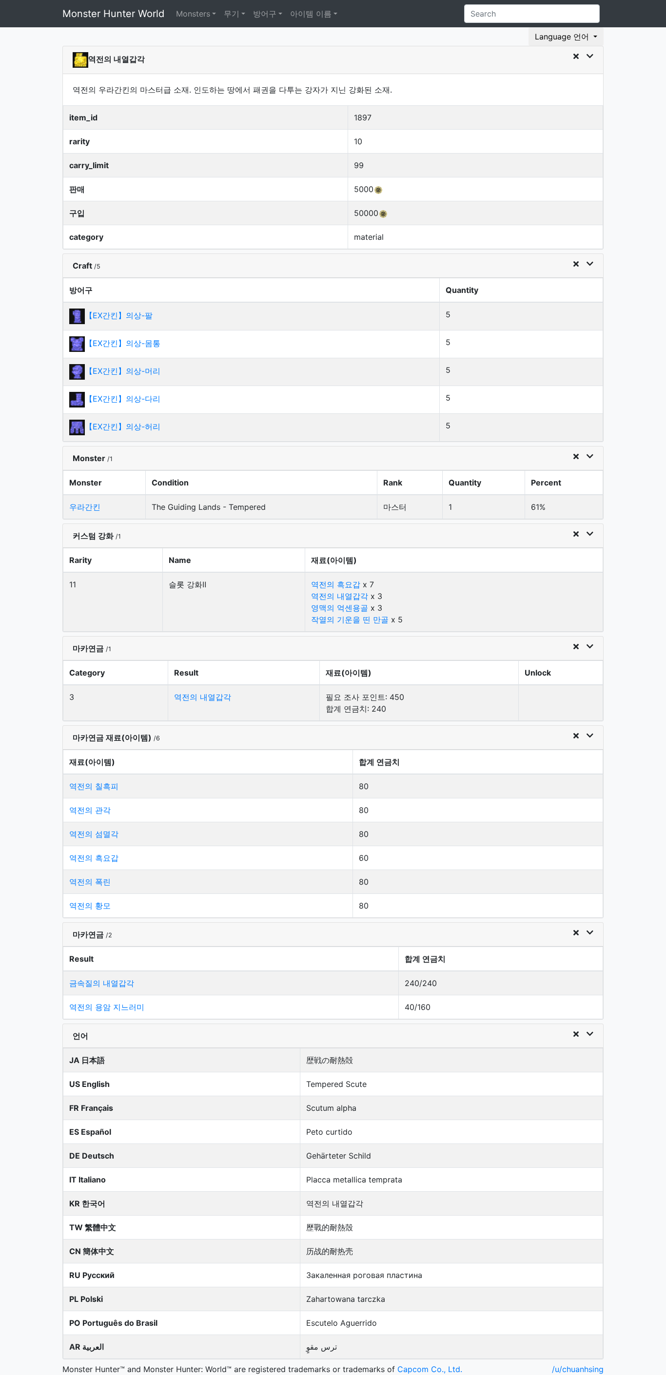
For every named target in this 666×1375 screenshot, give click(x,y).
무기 (231, 14)
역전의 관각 (90, 810)
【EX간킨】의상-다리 (122, 399)
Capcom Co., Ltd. (429, 1369)
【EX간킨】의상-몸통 (122, 343)
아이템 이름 (311, 14)
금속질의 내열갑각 (101, 983)
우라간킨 (84, 507)
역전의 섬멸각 (93, 834)
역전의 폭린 (90, 882)
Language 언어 (563, 36)
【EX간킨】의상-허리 (122, 426)
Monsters (193, 14)
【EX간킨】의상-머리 (122, 371)
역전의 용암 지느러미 (106, 1007)
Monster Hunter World (113, 13)
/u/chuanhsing (578, 1369)
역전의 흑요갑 (335, 584)
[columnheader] (251, 290)
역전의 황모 (90, 905)
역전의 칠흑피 (93, 786)
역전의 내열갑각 (339, 596)
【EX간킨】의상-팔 (119, 315)
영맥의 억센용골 (339, 608)
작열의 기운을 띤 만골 (350, 619)
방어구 (264, 14)
